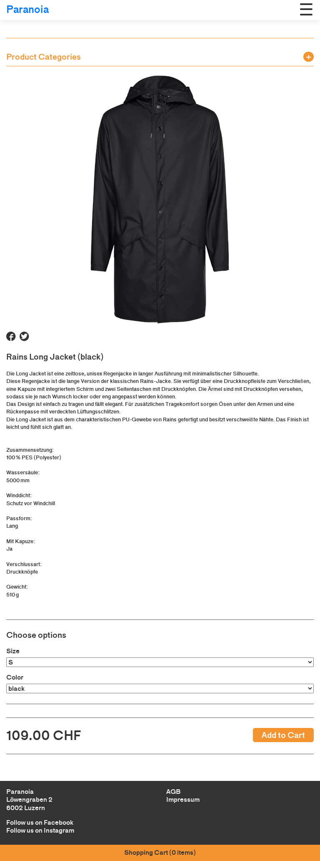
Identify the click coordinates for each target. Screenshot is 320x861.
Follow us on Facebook (39, 822)
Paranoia (27, 9)
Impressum (183, 799)
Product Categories (43, 57)
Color (14, 677)
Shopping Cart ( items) (160, 852)
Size (13, 651)
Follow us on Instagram (40, 830)
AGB (173, 792)
